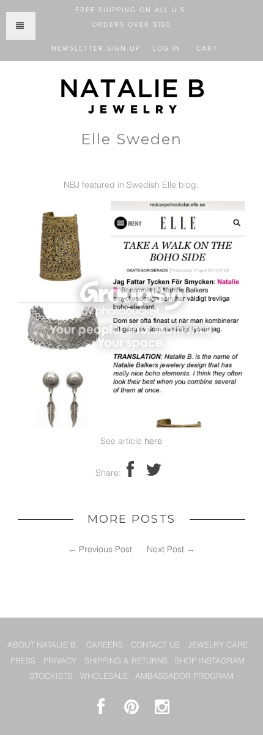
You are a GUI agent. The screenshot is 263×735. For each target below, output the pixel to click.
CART (207, 48)
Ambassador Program (184, 677)
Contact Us (155, 645)
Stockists (50, 677)
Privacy (59, 661)
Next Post (165, 549)
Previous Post (105, 549)
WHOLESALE (104, 677)
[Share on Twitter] (153, 473)
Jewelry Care (218, 645)
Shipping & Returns (126, 661)
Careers (104, 645)
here (153, 441)
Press (22, 661)
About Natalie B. (42, 645)
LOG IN (167, 48)
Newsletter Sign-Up (96, 48)
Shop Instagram (210, 661)
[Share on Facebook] (130, 473)
